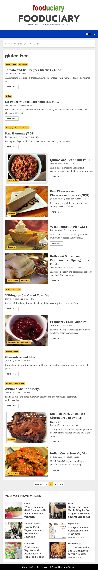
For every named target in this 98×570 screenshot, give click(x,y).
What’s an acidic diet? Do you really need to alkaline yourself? (35, 511)
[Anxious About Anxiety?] (49, 383)
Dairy (70, 503)
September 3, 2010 (67, 425)
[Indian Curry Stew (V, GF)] (26, 461)
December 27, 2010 (73, 199)
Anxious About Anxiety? (22, 389)
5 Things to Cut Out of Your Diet (28, 295)
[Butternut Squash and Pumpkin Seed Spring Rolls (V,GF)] (26, 268)
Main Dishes (11, 64)
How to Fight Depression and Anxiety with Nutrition (33, 531)
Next (61, 484)
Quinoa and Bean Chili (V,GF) (71, 160)
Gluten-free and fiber (20, 357)
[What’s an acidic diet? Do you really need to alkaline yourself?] (13, 510)
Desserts (11, 213)
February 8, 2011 (27, 137)
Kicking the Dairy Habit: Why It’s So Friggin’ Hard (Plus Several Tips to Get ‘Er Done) (79, 513)
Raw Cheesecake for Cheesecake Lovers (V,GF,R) (69, 193)
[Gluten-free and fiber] (49, 351)
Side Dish (23, 64)
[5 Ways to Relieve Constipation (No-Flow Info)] (57, 530)
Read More (11, 87)
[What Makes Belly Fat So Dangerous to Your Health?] (57, 550)
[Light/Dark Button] (88, 34)
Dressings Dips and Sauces (17, 128)
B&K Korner (29, 543)
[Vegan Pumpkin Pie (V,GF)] (26, 235)
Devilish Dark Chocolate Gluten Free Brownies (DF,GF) (67, 417)
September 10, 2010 (22, 393)
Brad (9, 299)
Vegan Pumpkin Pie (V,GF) (68, 226)
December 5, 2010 (22, 299)
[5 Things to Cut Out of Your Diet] (49, 290)
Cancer (27, 503)
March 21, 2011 (27, 106)
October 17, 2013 (77, 537)
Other (8, 96)
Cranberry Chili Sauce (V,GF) (70, 322)
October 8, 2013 (76, 558)
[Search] (93, 33)
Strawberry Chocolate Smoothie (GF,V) (32, 102)
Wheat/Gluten (12, 351)
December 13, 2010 (73, 268)
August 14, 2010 (72, 457)
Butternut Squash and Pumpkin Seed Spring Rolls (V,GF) (69, 260)
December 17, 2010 (73, 230)
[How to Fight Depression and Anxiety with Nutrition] (13, 530)
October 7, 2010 (66, 326)
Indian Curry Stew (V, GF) (68, 453)
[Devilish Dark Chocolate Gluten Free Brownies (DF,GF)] (26, 427)
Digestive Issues (74, 523)
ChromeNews (57, 567)
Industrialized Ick (13, 289)
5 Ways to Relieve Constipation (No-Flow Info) (78, 530)
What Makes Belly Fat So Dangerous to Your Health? (78, 550)
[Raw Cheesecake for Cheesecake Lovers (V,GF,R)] (26, 201)
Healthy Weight (74, 544)
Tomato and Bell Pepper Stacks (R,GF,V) (33, 70)
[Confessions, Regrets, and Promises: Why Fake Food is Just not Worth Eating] (13, 550)
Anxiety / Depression (15, 383)
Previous (38, 484)
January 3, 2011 (72, 164)
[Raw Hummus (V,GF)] (49, 128)
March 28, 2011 (27, 74)
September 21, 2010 (22, 361)
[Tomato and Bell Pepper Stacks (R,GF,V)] (49, 64)
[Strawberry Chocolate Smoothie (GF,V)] (49, 96)
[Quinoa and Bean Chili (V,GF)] (26, 168)
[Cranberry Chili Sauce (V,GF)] (26, 330)
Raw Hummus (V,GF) (20, 133)
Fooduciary (49, 18)
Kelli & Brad (12, 74)
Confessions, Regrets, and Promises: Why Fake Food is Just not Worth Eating (34, 553)
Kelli (54, 326)
